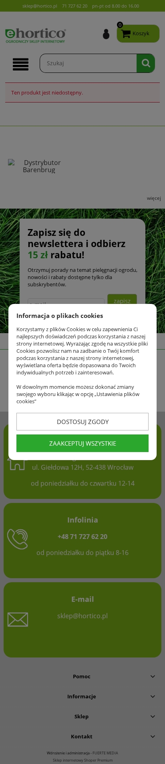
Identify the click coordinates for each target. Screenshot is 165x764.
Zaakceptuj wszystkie (82, 443)
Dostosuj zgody (83, 422)
